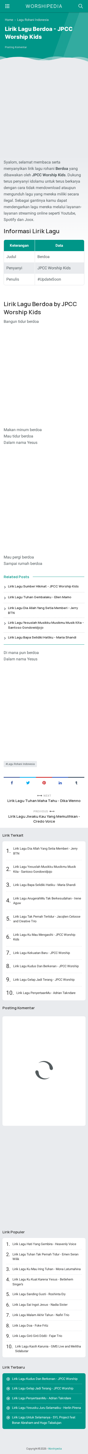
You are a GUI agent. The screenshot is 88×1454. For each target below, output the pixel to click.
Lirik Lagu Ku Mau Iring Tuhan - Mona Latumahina (46, 1269)
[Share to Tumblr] (76, 782)
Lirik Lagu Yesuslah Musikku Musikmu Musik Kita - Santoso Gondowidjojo (46, 625)
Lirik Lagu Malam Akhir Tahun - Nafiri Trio (40, 1315)
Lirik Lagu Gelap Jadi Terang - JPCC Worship (44, 979)
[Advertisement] (44, 111)
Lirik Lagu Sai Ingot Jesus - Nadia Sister (39, 1304)
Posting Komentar (16, 47)
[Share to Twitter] (28, 782)
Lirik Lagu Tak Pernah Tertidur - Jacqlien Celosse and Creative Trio (46, 919)
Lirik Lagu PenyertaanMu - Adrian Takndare (46, 993)
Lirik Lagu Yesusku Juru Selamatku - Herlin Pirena (46, 1408)
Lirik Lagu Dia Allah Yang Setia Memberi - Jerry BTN (43, 610)
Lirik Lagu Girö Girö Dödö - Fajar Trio (37, 1336)
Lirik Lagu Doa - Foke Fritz (30, 1325)
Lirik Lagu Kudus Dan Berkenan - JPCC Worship (46, 966)
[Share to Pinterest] (44, 782)
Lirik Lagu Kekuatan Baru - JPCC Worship (41, 953)
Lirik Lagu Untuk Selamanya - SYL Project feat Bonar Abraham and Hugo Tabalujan (43, 1419)
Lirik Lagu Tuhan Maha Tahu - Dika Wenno (44, 800)
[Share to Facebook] (12, 782)
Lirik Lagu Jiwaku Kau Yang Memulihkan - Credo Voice (44, 819)
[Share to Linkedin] (60, 782)
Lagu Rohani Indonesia (21, 764)
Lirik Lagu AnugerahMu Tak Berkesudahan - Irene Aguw (47, 901)
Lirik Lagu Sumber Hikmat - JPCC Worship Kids (43, 586)
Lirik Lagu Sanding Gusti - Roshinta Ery (39, 1294)
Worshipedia (44, 6)
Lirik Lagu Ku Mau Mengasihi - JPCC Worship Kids (44, 937)
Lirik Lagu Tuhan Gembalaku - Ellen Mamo (39, 597)
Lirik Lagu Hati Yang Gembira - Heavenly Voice (44, 1244)
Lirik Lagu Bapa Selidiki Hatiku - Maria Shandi (42, 637)
